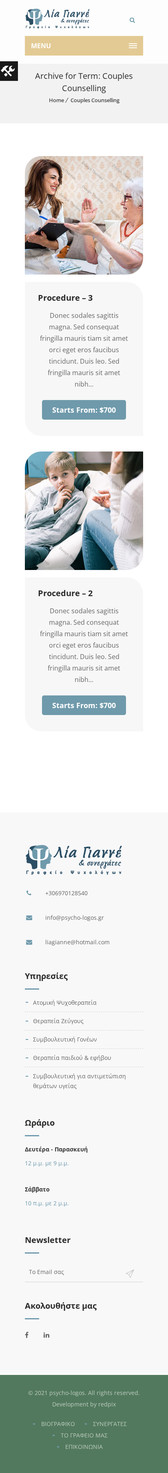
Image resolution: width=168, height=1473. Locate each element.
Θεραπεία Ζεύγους (58, 1021)
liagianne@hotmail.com (77, 942)
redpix (107, 1404)
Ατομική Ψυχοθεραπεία (65, 1002)
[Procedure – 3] (84, 272)
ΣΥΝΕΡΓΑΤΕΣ (110, 1424)
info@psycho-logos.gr (74, 917)
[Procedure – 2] (84, 567)
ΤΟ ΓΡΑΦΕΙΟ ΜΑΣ (84, 1435)
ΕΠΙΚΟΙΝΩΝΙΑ (84, 1447)
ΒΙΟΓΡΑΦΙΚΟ (58, 1424)
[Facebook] (32, 1335)
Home (56, 100)
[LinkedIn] (51, 1335)
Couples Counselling (95, 100)
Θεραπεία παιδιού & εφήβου (72, 1058)
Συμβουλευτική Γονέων (65, 1039)
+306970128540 (66, 893)
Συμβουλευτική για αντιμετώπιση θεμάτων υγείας (79, 1081)
